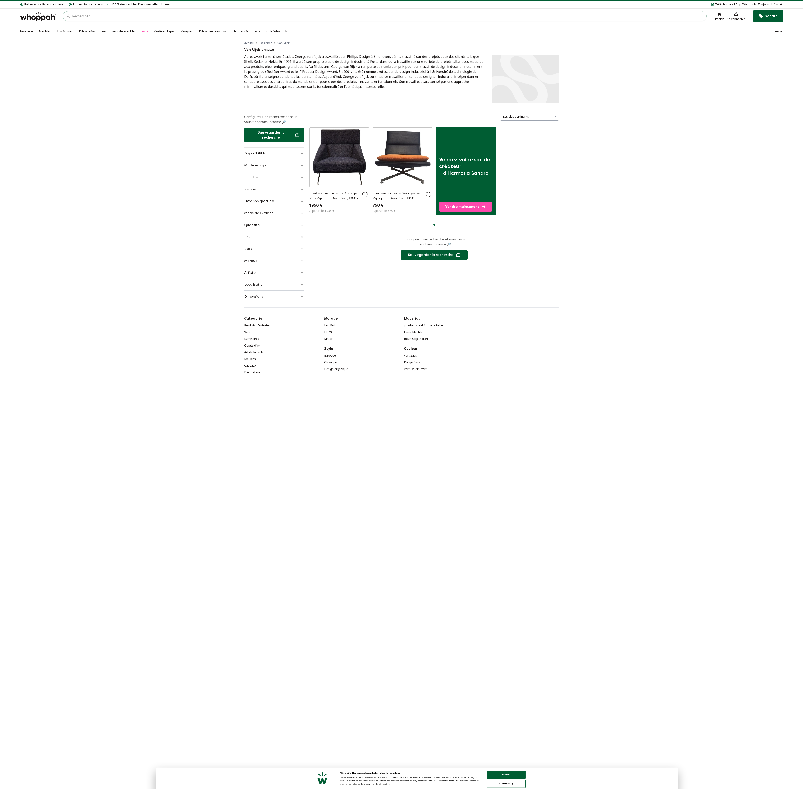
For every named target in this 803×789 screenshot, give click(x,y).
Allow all (506, 775)
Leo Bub (330, 325)
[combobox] (387, 16)
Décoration (252, 372)
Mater (328, 339)
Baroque (330, 355)
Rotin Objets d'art (416, 339)
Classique (330, 362)
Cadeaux (250, 366)
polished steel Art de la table (423, 325)
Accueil (249, 43)
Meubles (250, 359)
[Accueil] (38, 16)
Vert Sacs (410, 355)
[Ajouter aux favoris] (365, 195)
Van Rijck (283, 43)
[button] (478, 5)
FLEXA (328, 332)
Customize (504, 784)
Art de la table (253, 352)
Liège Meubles (414, 332)
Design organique (336, 369)
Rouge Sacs (412, 362)
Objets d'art (252, 345)
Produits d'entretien (257, 325)
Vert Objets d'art (415, 369)
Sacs (247, 332)
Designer (266, 43)
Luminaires (251, 339)
